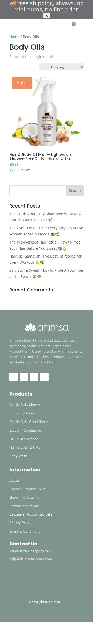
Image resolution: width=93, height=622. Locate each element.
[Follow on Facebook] (24, 377)
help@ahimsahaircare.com (30, 558)
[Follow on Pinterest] (44, 377)
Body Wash (18, 456)
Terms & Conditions (24, 531)
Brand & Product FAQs (27, 489)
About (14, 480)
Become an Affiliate (24, 506)
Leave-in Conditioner (25, 430)
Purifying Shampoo (24, 413)
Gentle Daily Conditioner (28, 421)
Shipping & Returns (24, 497)
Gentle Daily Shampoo (26, 404)
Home (14, 36)
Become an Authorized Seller (31, 514)
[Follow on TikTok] (34, 377)
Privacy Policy (19, 522)
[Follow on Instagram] (13, 377)
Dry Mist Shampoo (23, 439)
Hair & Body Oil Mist (25, 447)
